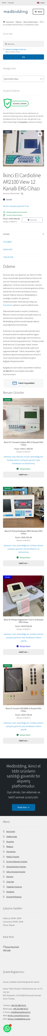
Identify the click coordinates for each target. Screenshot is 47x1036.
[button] (40, 134)
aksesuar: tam (10, 545)
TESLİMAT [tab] (7, 242)
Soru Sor (33, 220)
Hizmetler (11, 851)
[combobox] (23, 79)
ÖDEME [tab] (6, 234)
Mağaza (19, 22)
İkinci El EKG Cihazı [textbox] (22, 79)
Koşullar (10, 841)
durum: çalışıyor (10, 206)
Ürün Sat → (24, 807)
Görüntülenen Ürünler (16, 866)
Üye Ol (4, 3)
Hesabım (10, 891)
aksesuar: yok (9, 456)
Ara (23, 57)
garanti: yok (34, 460)
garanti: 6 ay (23, 206)
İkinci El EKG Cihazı (31, 22)
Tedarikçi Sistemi (14, 886)
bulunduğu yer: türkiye (26, 545)
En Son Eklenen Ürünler (16, 861)
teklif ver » (23, 474)
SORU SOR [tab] (7, 249)
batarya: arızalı (23, 456)
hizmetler (7, 305)
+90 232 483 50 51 (20, 1008)
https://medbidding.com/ (19, 1019)
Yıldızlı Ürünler (12, 856)
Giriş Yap (11, 3)
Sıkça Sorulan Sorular (15, 871)
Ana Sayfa (10, 22)
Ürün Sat (10, 881)
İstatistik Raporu (14, 896)
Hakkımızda (11, 836)
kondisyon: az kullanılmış (23, 463)
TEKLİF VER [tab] (8, 257)
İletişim (9, 876)
